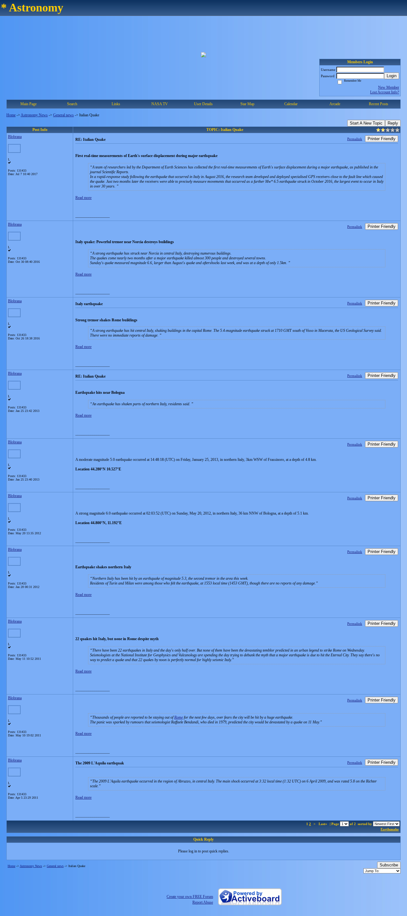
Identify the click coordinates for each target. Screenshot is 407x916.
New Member (388, 87)
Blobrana (15, 136)
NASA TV (159, 104)
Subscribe (389, 865)
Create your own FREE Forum (190, 896)
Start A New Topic (366, 123)
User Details (203, 104)
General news (63, 115)
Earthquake (390, 829)
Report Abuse (202, 902)
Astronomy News (34, 115)
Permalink (354, 139)
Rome (178, 717)
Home (11, 115)
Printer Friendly (382, 138)
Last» (323, 824)
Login (392, 75)
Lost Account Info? (384, 92)
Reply (393, 123)
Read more (83, 197)
